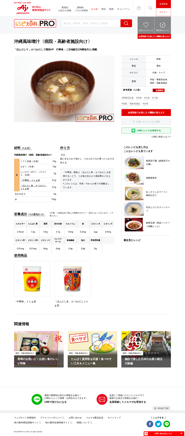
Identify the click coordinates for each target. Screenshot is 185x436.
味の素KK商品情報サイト (26, 422)
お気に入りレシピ (146, 30)
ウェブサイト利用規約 (25, 417)
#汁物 (155, 97)
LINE (166, 424)
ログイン (163, 12)
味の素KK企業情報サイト (57, 422)
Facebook (150, 424)
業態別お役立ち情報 (64, 9)
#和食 (139, 97)
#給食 (145, 103)
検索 (126, 23)
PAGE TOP (163, 408)
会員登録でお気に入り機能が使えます (154, 36)
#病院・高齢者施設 (130, 103)
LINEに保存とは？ (160, 136)
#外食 (147, 97)
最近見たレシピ (162, 30)
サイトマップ (114, 417)
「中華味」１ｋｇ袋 (30, 180)
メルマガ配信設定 (94, 417)
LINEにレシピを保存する (149, 130)
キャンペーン (123, 9)
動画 (111, 9)
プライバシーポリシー (51, 417)
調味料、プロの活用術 (81, 9)
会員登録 (163, 4)
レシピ (94, 9)
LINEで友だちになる (55, 401)
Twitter (158, 424)
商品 (103, 9)
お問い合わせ (139, 8)
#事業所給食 (127, 97)
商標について (83, 422)
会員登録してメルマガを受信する (127, 401)
